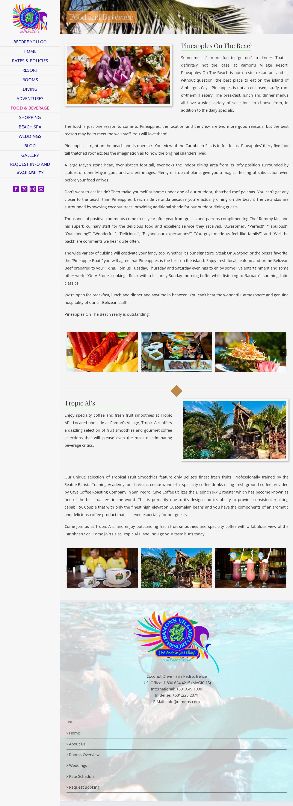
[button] (69, 352)
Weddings (78, 765)
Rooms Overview (84, 754)
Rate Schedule (82, 776)
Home (74, 733)
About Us (77, 744)
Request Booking (84, 787)
